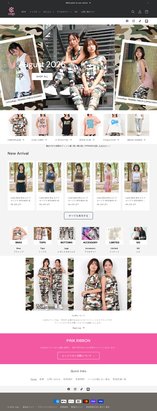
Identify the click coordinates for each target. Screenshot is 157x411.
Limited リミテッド (114, 250)
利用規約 (67, 379)
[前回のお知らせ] (8, 3)
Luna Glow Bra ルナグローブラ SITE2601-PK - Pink (107, 199)
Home (33, 379)
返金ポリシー (28, 407)
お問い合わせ (54, 379)
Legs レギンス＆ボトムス (66, 250)
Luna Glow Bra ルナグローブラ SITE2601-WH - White (136, 199)
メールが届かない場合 (98, 379)
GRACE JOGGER (134, 140)
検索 (42, 379)
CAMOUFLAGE (14, 140)
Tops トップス (43, 250)
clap (17, 407)
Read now (77, 328)
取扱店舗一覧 (119, 379)
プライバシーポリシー (47, 407)
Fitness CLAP (109, 140)
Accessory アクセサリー (90, 250)
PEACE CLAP (85, 140)
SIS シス (138, 250)
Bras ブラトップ (18, 250)
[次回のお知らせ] (148, 3)
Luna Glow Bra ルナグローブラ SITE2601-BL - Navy (49, 199)
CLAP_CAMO (38, 140)
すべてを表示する (78, 215)
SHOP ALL (42, 76)
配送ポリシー (77, 407)
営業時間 (79, 379)
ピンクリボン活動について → (78, 355)
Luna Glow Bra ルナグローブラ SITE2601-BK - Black (21, 199)
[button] (34, 12)
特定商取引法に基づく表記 (97, 407)
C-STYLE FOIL (62, 140)
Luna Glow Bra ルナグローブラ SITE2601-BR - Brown (78, 199)
